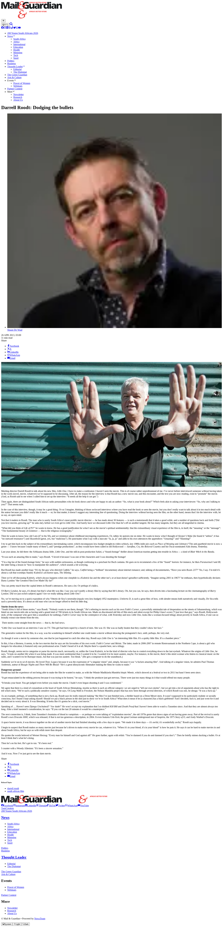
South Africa (13, 823)
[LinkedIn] (7, 28)
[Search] (11, 24)
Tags (3, 808)
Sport (9, 843)
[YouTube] (19, 28)
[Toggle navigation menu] (3, 20)
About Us (12, 913)
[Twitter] (14, 28)
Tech (9, 840)
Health (10, 834)
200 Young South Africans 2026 (16, 811)
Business (5, 850)
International (13, 829)
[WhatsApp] (17, 28)
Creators (10, 808)
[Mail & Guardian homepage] (111, 10)
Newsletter (12, 908)
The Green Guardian (11, 871)
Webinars (11, 890)
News (5, 817)
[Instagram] (5, 28)
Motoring (11, 837)
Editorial (11, 863)
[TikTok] (12, 28)
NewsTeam (39, 918)
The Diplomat (14, 866)
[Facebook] (2, 28)
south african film (15, 791)
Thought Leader (14, 857)
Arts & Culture (8, 874)
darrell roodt (13, 788)
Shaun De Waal (14, 330)
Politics (4, 848)
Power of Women (15, 887)
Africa (10, 826)
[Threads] (9, 28)
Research (11, 910)
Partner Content (8, 895)
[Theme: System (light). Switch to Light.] (5, 24)
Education (12, 832)
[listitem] (7, 805)
